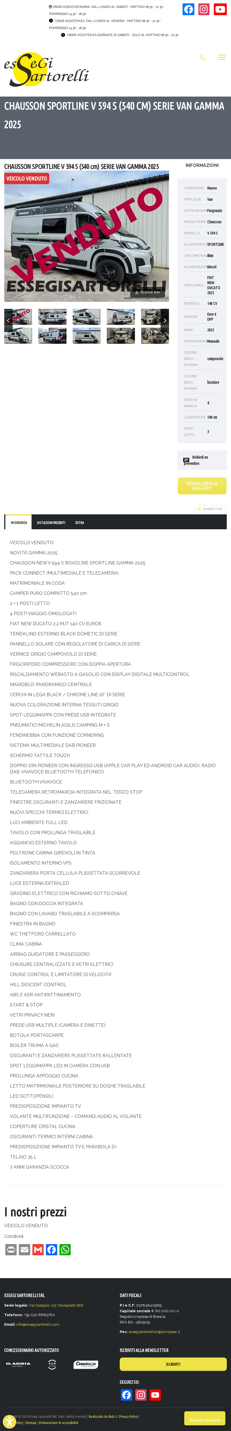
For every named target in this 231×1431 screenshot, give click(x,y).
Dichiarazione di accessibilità (58, 1423)
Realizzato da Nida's (103, 1416)
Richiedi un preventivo (196, 460)
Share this (212, 509)
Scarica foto (150, 292)
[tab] (18, 522)
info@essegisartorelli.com (37, 1324)
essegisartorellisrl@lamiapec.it (154, 1332)
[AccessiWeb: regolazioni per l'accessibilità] (9, 1421)
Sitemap (30, 1423)
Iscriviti (173, 1364)
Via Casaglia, (40, 1305)
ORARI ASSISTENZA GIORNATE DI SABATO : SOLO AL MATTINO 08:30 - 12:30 (122, 35)
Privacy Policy (128, 1416)
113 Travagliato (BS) (67, 1305)
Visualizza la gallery (202, 485)
